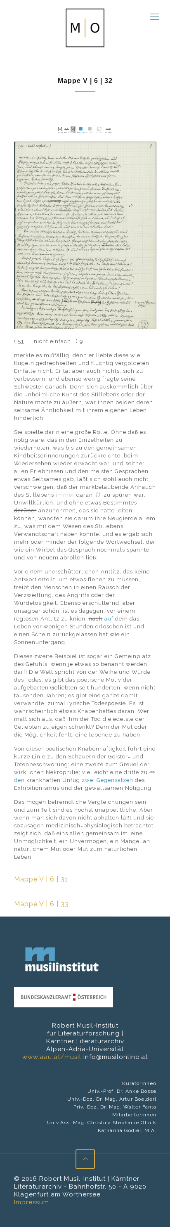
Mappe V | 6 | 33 (41, 904)
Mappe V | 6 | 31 (41, 879)
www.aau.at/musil (51, 1057)
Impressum (31, 1202)
